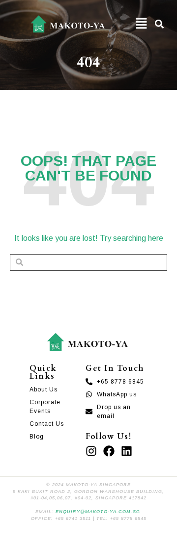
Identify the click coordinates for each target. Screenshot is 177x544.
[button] (141, 23)
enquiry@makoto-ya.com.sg (98, 511)
